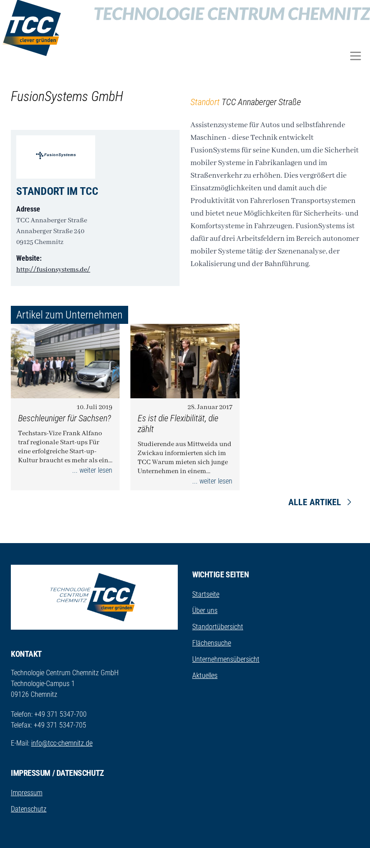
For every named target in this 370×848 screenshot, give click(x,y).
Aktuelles (204, 675)
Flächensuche (211, 643)
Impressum (26, 792)
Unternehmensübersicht (225, 659)
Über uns (204, 610)
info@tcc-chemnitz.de (61, 743)
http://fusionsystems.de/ (53, 270)
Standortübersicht (217, 626)
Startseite (205, 594)
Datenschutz (28, 809)
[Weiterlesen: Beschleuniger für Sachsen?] (65, 361)
